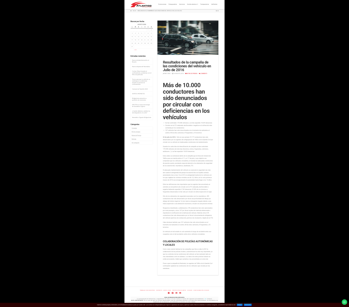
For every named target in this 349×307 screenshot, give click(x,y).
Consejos (134, 128)
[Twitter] (172, 293)
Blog (134, 10)
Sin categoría (135, 142)
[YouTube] (176, 293)
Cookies (189, 290)
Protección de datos (179, 290)
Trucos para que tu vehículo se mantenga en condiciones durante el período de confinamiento (141, 82)
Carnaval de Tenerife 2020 (140, 89)
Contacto (159, 290)
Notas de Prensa (191, 73)
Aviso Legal (167, 290)
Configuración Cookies (201, 290)
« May (135, 49)
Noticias (134, 139)
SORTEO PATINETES (138, 93)
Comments (203, 73)
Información (248, 305)
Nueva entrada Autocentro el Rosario (140, 61)
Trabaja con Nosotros (147, 290)
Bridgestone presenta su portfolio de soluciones (139, 99)
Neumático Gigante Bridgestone (141, 117)
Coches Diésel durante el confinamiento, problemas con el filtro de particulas (141, 73)
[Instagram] (180, 293)
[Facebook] (169, 293)
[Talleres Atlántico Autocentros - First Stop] (141, 4)
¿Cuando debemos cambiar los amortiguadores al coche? (141, 112)
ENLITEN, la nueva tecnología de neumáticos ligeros (141, 105)
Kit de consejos (136, 132)
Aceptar (240, 305)
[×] (344, 302)
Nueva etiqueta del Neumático (141, 66)
